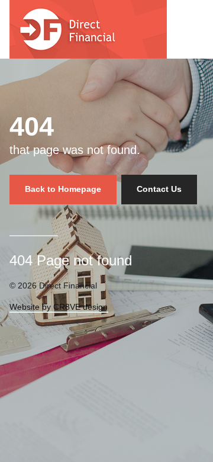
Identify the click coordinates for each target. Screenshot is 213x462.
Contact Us (159, 189)
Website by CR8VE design (58, 307)
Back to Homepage (63, 189)
